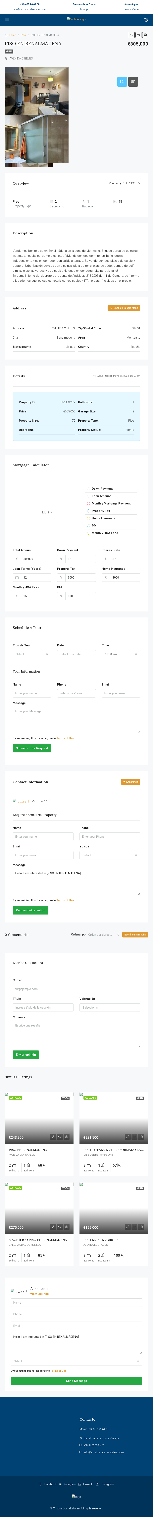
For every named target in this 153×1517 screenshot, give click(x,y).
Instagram (107, 1484)
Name (17, 684)
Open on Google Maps (125, 308)
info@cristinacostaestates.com (30, 9)
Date (60, 645)
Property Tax (66, 569)
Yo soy (84, 846)
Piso (23, 35)
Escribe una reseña (135, 934)
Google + (70, 1484)
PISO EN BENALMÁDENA (28, 1150)
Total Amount (22, 550)
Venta (9, 51)
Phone (61, 684)
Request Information (30, 910)
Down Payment (67, 550)
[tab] (122, 82)
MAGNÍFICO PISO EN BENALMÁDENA (38, 1240)
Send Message (76, 1381)
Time (105, 645)
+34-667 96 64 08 (29, 4)
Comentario (21, 1017)
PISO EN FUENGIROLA (101, 1240)
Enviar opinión (26, 1054)
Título (17, 999)
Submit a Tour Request (32, 748)
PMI (60, 587)
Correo (18, 980)
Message (19, 703)
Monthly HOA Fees (26, 587)
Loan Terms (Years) (27, 569)
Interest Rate (111, 550)
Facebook (50, 1484)
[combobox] (32, 654)
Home (12, 35)
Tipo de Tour (22, 645)
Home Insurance (113, 569)
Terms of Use (65, 738)
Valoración (87, 999)
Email (106, 684)
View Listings (130, 782)
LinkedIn (88, 1484)
